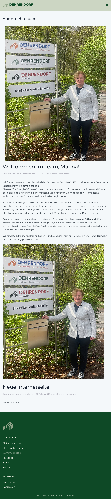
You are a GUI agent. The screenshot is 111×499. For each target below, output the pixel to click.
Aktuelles (8, 458)
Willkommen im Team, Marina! (41, 167)
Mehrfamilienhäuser (14, 448)
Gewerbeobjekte (12, 453)
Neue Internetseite (26, 387)
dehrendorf (25, 174)
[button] (107, 5)
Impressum (9, 487)
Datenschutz (10, 482)
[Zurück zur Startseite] (18, 5)
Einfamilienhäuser (12, 443)
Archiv (67, 174)
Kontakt (7, 467)
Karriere (7, 462)
